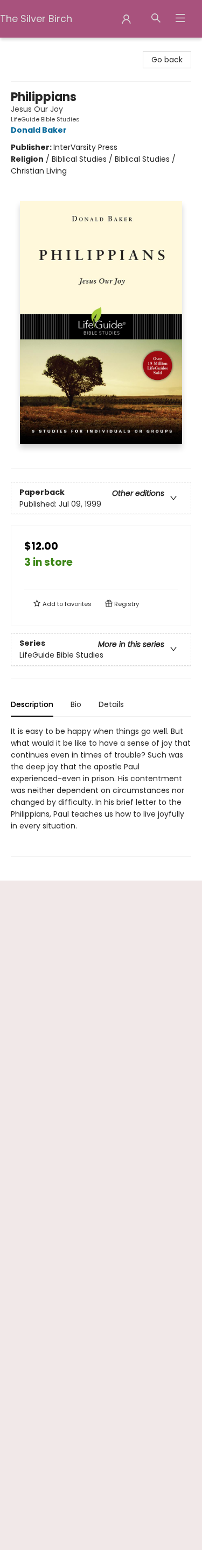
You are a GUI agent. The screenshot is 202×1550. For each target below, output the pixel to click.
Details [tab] (111, 704)
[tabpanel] (101, 791)
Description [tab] (32, 704)
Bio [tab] (76, 704)
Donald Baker (39, 130)
